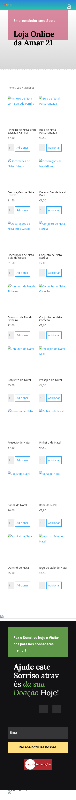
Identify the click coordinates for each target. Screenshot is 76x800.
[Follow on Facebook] (43, 709)
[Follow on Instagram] (56, 709)
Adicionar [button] (22, 147)
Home (11, 87)
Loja (19, 87)
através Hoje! (36, 680)
